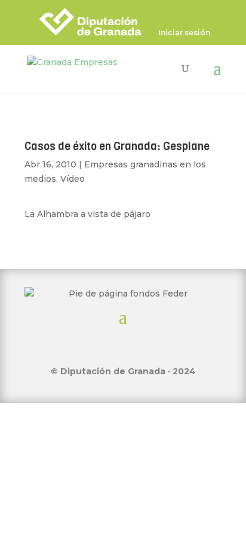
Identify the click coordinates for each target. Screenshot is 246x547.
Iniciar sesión (184, 33)
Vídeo (72, 178)
